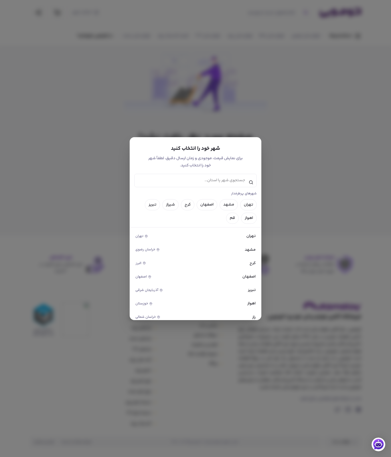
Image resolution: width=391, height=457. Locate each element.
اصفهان (207, 204)
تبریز (152, 204)
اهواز (249, 218)
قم (232, 218)
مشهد (228, 204)
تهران (248, 204)
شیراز (170, 204)
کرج (188, 204)
